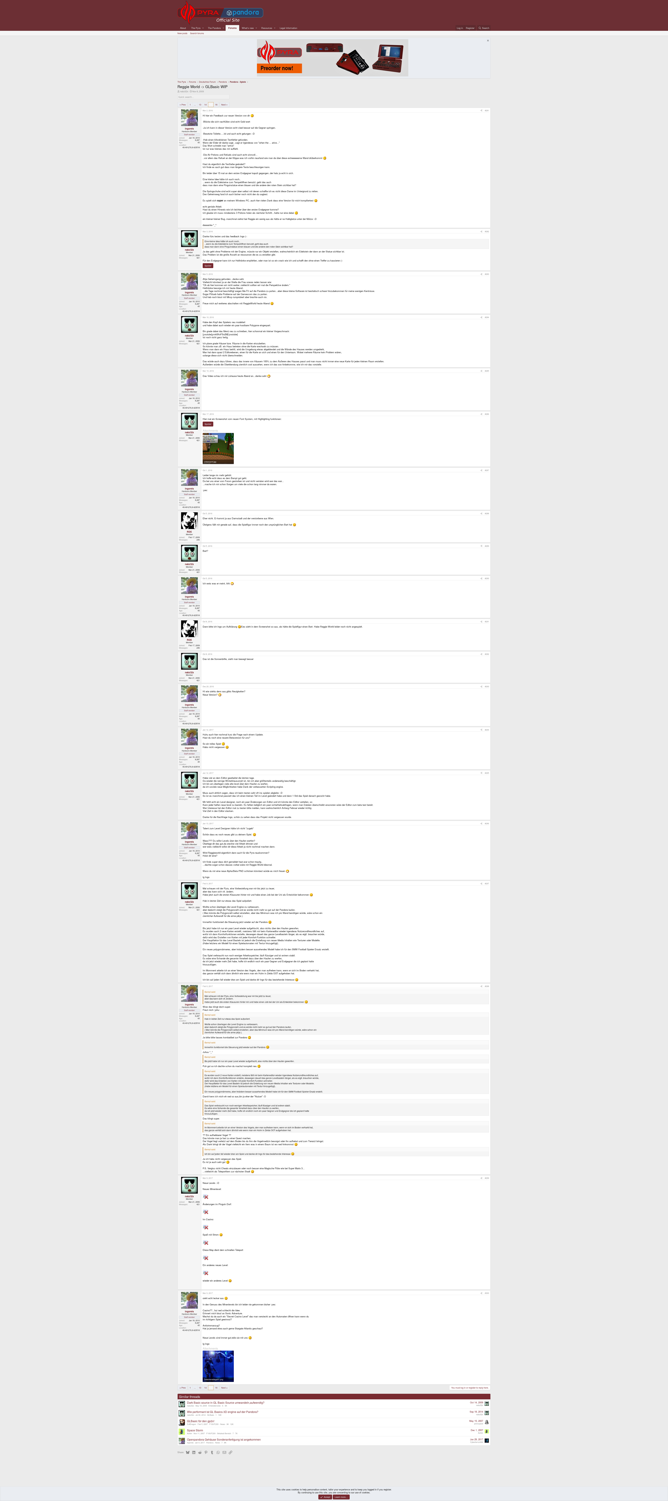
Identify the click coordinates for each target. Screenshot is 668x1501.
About (183, 28)
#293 (487, 686)
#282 (487, 231)
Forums (232, 28)
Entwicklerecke (214, 1405)
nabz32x (184, 91)
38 (227, 1424)
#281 (487, 110)
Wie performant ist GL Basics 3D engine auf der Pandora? (222, 1412)
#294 (487, 729)
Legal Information (288, 28)
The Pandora (214, 28)
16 (216, 104)
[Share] (481, 110)
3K (226, 1405)
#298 (487, 986)
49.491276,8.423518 (191, 147)
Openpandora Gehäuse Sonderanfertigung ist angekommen (224, 1439)
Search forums (197, 33)
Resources (266, 28)
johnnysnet (478, 1423)
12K (231, 1424)
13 (200, 104)
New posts (182, 33)
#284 (487, 317)
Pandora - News (213, 1442)
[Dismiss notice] (487, 41)
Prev (183, 104)
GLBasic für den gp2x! (200, 1421)
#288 (487, 513)
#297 (487, 883)
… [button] (195, 104)
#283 (487, 274)
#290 (487, 578)
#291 (487, 621)
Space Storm (195, 1430)
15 (211, 104)
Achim (189, 1433)
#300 (487, 1293)
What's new (248, 28)
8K (225, 1442)
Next (223, 104)
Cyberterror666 (476, 1442)
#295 (487, 773)
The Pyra (195, 28)
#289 (487, 546)
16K (219, 1415)
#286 (487, 414)
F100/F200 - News (217, 1424)
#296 (487, 823)
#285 (487, 371)
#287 (487, 470)
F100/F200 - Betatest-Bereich (218, 1433)
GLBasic (210, 1415)
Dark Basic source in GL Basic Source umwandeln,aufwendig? (225, 1403)
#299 (487, 1178)
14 (205, 104)
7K (236, 1433)
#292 (487, 654)
